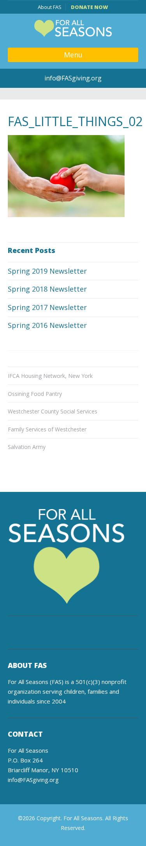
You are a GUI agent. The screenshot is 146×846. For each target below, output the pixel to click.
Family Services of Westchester (47, 429)
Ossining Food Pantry (35, 393)
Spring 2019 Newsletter (47, 271)
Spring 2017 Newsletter (47, 307)
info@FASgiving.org (73, 78)
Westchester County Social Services (52, 411)
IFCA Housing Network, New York (50, 375)
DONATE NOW (89, 7)
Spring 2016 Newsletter (47, 325)
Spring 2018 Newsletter (47, 289)
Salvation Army (27, 447)
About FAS (50, 7)
